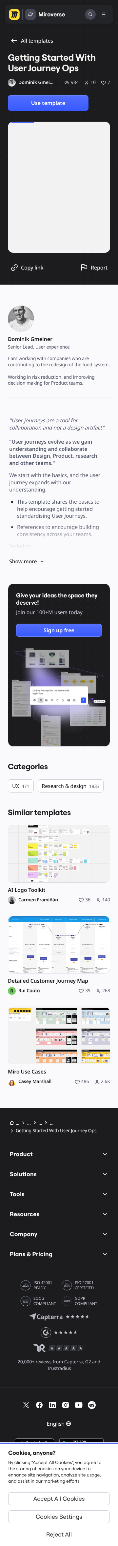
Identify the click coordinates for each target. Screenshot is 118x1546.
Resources (25, 1214)
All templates (37, 40)
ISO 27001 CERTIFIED (84, 1285)
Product (21, 1154)
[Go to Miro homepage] (14, 14)
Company (23, 1234)
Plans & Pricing (31, 1254)
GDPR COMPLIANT (86, 1301)
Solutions (23, 1174)
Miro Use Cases (27, 1071)
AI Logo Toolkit (26, 890)
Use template (48, 103)
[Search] (90, 14)
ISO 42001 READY (42, 1285)
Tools (17, 1194)
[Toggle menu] (103, 14)
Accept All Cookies (59, 1498)
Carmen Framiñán (38, 900)
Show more (23, 561)
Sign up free (59, 630)
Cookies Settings (59, 1516)
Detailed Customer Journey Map (48, 980)
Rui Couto (29, 991)
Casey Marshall (34, 1082)
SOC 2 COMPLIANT (44, 1301)
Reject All (59, 1534)
